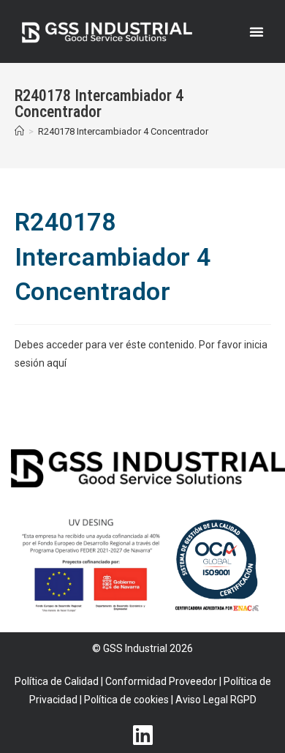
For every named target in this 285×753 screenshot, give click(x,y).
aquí (56, 363)
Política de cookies (126, 699)
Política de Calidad (57, 681)
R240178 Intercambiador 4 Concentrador (123, 131)
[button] (256, 31)
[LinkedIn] (142, 727)
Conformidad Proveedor (161, 681)
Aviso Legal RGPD (215, 699)
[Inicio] (19, 131)
